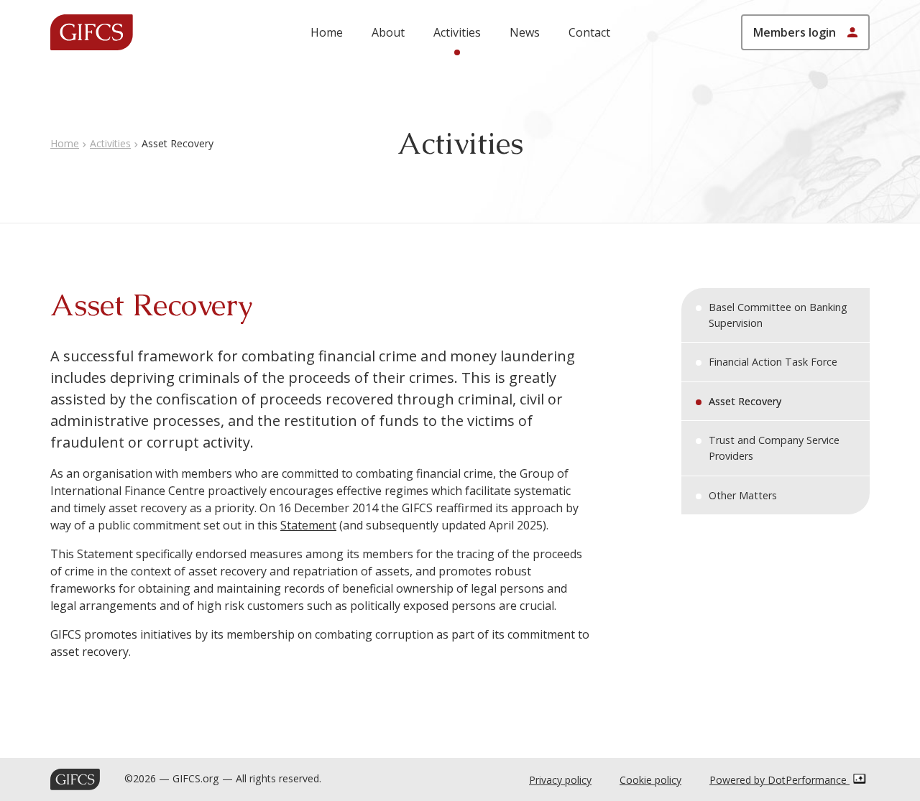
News (525, 32)
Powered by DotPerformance (779, 780)
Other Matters (743, 495)
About (388, 32)
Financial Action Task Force (773, 362)
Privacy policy (560, 780)
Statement (308, 525)
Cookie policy (650, 780)
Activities (457, 32)
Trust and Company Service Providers (774, 448)
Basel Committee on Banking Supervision (778, 315)
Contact (589, 32)
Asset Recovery (745, 401)
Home (326, 32)
